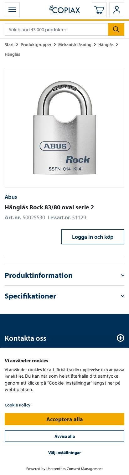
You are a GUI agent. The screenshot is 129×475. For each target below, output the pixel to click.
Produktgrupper (36, 44)
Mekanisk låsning (74, 44)
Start (9, 44)
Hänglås (106, 44)
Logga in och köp (93, 236)
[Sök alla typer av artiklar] (116, 29)
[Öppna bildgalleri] (64, 127)
